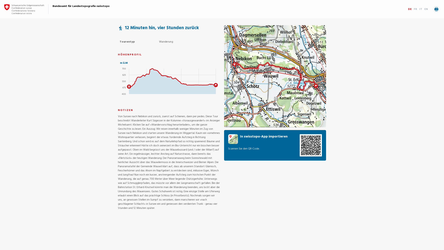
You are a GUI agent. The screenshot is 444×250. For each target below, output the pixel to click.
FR (415, 9)
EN (426, 9)
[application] (169, 82)
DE (410, 9)
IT (420, 9)
